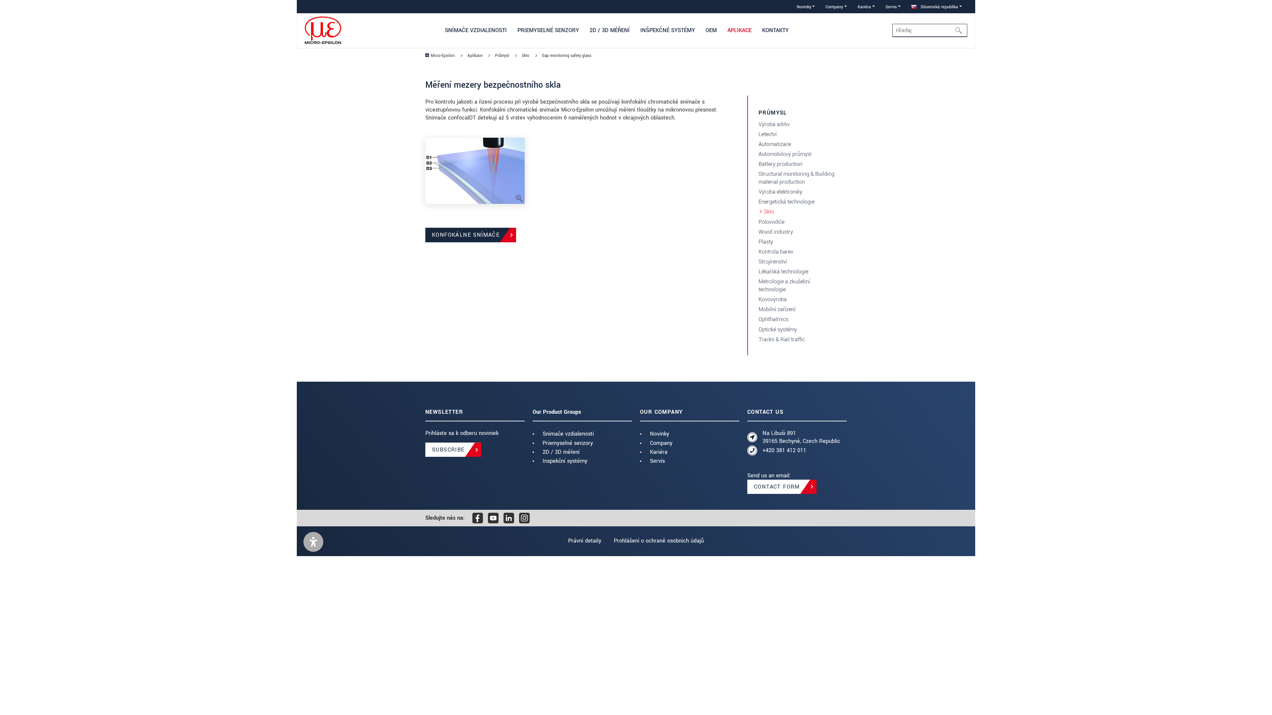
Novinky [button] (804, 7)
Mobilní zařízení (777, 309)
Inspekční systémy (565, 460)
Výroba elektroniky (780, 192)
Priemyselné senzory (568, 443)
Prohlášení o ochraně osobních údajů (659, 541)
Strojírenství (773, 261)
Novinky (659, 433)
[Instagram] (524, 518)
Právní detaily (584, 541)
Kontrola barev (776, 252)
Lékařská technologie (783, 271)
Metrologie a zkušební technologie (784, 285)
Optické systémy (778, 329)
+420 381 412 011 (784, 450)
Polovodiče (771, 222)
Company (661, 443)
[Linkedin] (509, 518)
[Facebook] (477, 518)
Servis (657, 460)
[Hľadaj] (960, 30)
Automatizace (775, 144)
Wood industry (776, 232)
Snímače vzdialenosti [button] (476, 30)
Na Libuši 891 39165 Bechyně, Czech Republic (801, 437)
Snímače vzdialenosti (568, 433)
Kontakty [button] (775, 30)
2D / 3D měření (561, 452)
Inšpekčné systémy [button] (667, 30)
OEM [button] (711, 30)
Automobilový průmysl (785, 154)
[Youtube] (493, 518)
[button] (313, 542)
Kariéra (658, 452)
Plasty (766, 242)
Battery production (780, 164)
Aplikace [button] (739, 30)
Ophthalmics (773, 319)
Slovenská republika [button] (938, 7)
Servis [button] (891, 7)
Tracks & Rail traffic (782, 339)
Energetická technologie (787, 202)
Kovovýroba (773, 299)
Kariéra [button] (864, 7)
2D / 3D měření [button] (610, 30)
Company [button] (834, 7)
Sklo (769, 211)
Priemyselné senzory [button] (548, 30)
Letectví (768, 134)
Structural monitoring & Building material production (796, 178)
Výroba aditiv (774, 124)
